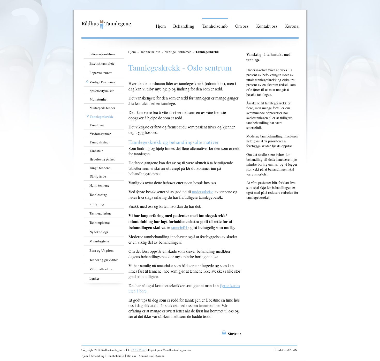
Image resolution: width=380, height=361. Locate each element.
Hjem (161, 26)
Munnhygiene (99, 241)
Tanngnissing (99, 142)
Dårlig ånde (98, 176)
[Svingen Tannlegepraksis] (106, 28)
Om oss (242, 26)
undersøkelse (202, 191)
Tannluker (97, 125)
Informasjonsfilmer (102, 54)
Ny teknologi (98, 231)
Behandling (183, 26)
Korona (292, 26)
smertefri (179, 227)
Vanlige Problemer (102, 82)
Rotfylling (96, 204)
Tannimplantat (99, 222)
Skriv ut (234, 333)
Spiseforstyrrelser (101, 90)
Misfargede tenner (102, 107)
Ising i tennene (100, 167)
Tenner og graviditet (103, 259)
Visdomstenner (100, 133)
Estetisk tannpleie (102, 63)
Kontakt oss (267, 26)
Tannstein (96, 150)
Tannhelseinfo (215, 26)
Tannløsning (98, 194)
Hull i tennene (99, 185)
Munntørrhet (99, 99)
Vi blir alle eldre (100, 269)
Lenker (94, 278)
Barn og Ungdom (101, 250)
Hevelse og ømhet (102, 159)
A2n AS (292, 350)
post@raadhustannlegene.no (174, 350)
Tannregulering (100, 213)
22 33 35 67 (138, 350)
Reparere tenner (100, 72)
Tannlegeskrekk (101, 116)
